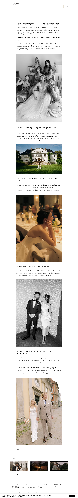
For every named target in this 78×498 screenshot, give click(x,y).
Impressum (56, 490)
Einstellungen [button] (57, 496)
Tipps (18, 449)
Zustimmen (72, 496)
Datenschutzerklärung (58, 492)
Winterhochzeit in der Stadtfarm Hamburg (39, 473)
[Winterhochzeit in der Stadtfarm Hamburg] (39, 466)
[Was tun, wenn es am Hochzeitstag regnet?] (19, 466)
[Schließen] (76, 496)
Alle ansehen (65, 458)
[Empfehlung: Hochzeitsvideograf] (59, 466)
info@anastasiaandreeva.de (59, 486)
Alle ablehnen (64, 496)
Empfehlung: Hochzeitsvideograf (58, 472)
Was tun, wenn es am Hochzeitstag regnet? (16, 473)
